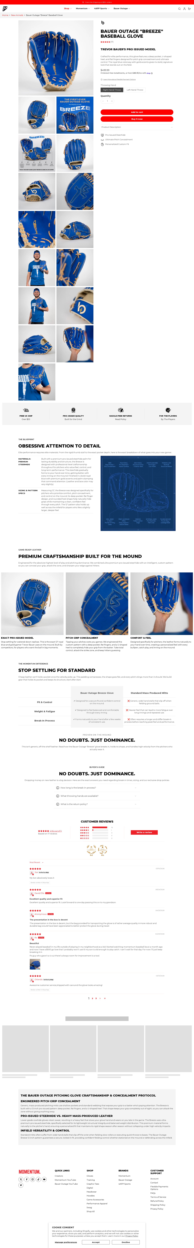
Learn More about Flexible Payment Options (119, 79)
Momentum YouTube (65, 1180)
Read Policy (120, 419)
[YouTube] (44, 1179)
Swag (89, 1207)
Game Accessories (95, 1200)
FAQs (152, 1193)
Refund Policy (157, 1201)
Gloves (90, 1176)
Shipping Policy (157, 1205)
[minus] (103, 101)
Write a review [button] (144, 832)
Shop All (91, 1211)
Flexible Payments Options (159, 1187)
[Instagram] (32, 1179)
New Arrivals (17, 15)
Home (5, 15)
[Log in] (184, 8)
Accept (96, 1242)
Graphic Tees (93, 1184)
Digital (90, 1188)
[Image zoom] (55, 57)
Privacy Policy (131, 1236)
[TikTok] (38, 1179)
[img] (35, 869)
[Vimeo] (20, 1185)
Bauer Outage (125, 1180)
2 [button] (92, 998)
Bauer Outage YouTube (66, 1184)
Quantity (106, 96)
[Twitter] (20, 1179)
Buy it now (137, 119)
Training (91, 1180)
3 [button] (96, 998)
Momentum (124, 1176)
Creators (59, 1176)
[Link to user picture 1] (35, 964)
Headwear (92, 1192)
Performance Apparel (97, 1203)
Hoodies (91, 1196)
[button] (137, 112)
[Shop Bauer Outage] (137, 22)
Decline (126, 1242)
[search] (179, 8)
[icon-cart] (189, 8)
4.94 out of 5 (56, 831)
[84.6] (91, 849)
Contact (154, 1183)
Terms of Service (158, 1197)
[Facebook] (26, 1179)
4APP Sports (125, 1184)
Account (154, 1179)
